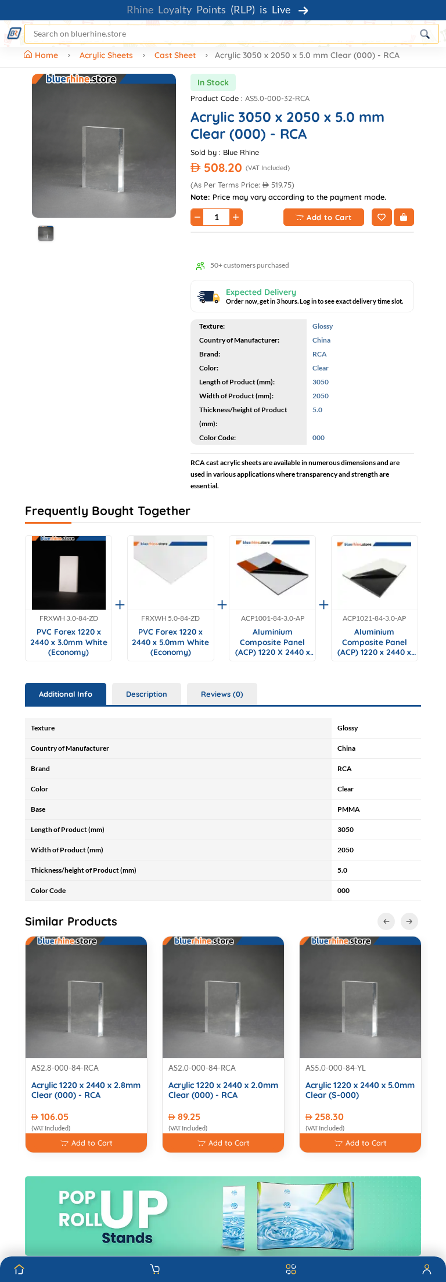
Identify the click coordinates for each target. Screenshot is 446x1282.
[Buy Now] (404, 217)
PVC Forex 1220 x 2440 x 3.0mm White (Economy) (68, 641)
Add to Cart (329, 217)
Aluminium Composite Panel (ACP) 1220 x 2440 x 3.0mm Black (374, 641)
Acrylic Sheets (106, 55)
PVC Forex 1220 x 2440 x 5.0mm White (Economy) (170, 641)
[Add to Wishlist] (382, 217)
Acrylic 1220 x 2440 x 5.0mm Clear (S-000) (360, 1090)
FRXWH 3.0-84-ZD (68, 618)
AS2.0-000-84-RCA (202, 1067)
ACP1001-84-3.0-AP (272, 618)
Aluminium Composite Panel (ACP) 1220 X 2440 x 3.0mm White (272, 641)
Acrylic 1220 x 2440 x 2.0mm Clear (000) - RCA (223, 1090)
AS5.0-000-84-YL (335, 1067)
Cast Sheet (175, 55)
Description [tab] (146, 693)
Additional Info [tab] (65, 693)
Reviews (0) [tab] (222, 693)
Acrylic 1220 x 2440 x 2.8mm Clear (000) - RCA (86, 1090)
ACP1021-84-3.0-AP (374, 618)
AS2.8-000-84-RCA (65, 1067)
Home (47, 55)
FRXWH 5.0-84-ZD (170, 618)
